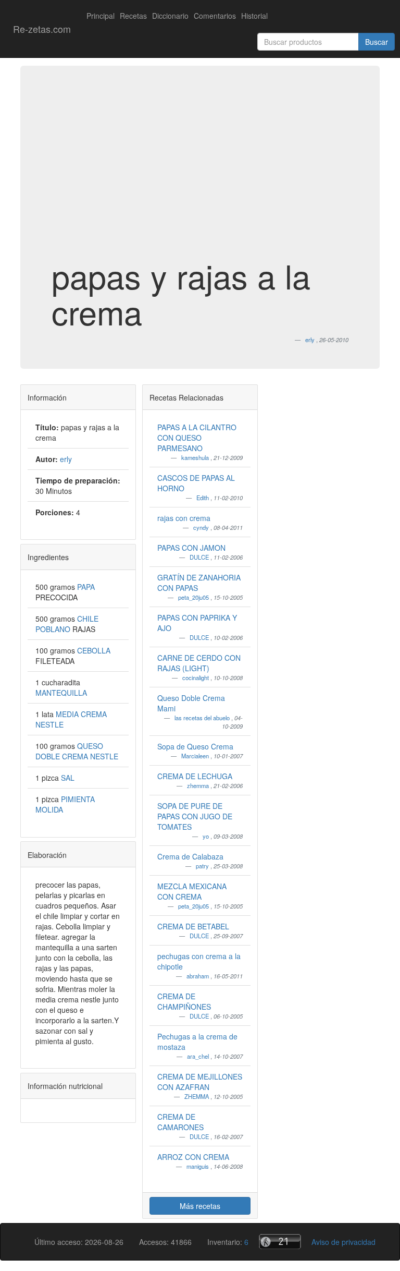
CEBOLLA (93, 650)
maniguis (198, 1166)
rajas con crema (183, 518)
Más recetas (200, 1206)
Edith (203, 497)
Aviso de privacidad (343, 1242)
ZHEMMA (197, 1096)
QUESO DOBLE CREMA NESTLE (76, 751)
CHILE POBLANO (66, 623)
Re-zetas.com (42, 28)
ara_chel (198, 1056)
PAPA (86, 587)
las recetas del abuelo (202, 717)
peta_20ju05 (194, 597)
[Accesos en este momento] (280, 1241)
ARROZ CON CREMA (193, 1157)
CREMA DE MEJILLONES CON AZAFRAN (199, 1081)
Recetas (133, 15)
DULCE (200, 557)
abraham (198, 976)
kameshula (195, 457)
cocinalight (196, 677)
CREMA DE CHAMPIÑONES (184, 1001)
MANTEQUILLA (61, 692)
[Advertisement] (200, 174)
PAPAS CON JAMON (191, 547)
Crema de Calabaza (190, 856)
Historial (254, 15)
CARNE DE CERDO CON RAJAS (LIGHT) (199, 662)
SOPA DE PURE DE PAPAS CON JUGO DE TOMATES (194, 816)
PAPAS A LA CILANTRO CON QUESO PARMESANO (196, 437)
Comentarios (215, 15)
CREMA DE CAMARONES (180, 1121)
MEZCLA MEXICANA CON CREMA (192, 891)
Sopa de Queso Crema (195, 746)
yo (206, 836)
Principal (100, 15)
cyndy (201, 527)
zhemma (198, 785)
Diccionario (170, 15)
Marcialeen (195, 756)
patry (203, 866)
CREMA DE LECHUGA (194, 776)
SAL (67, 777)
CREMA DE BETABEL (193, 926)
